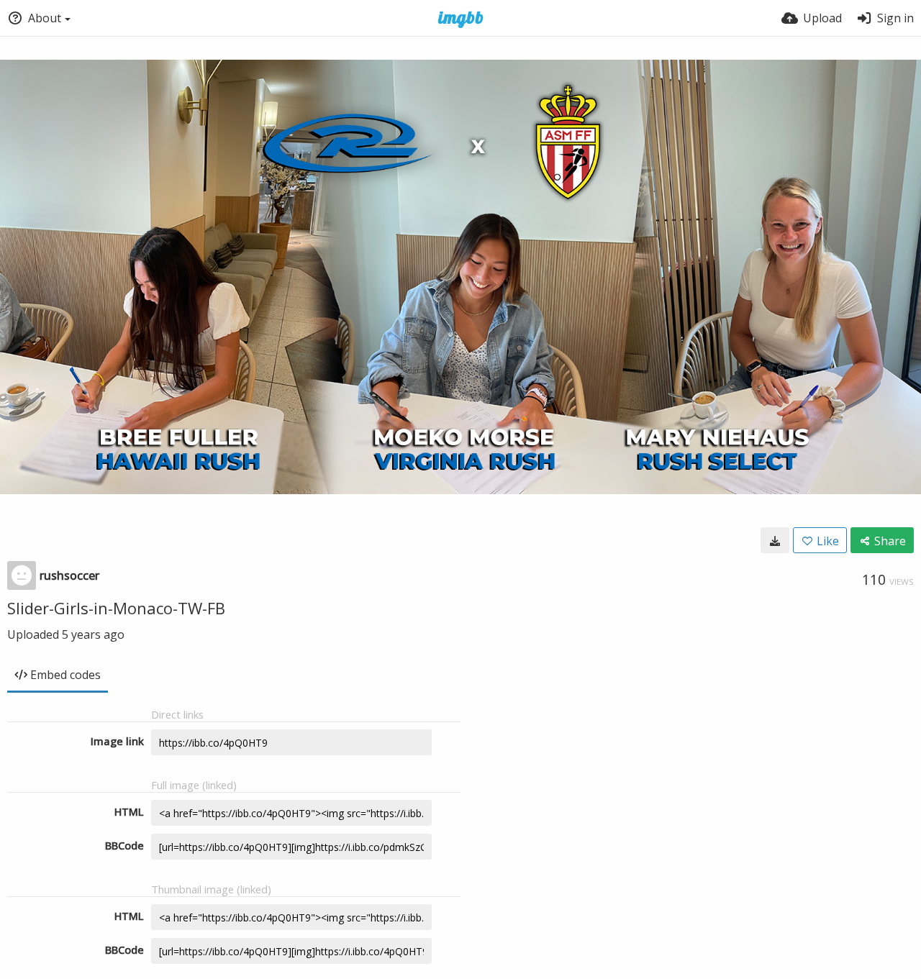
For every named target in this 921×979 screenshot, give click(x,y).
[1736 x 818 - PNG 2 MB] (775, 540)
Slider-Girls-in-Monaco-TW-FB (116, 608)
